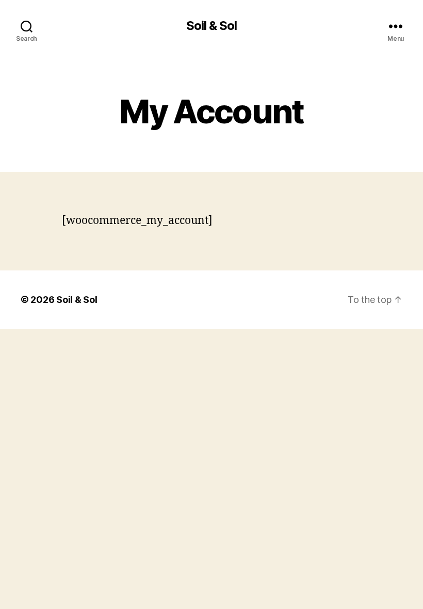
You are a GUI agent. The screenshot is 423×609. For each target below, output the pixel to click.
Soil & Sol (211, 26)
